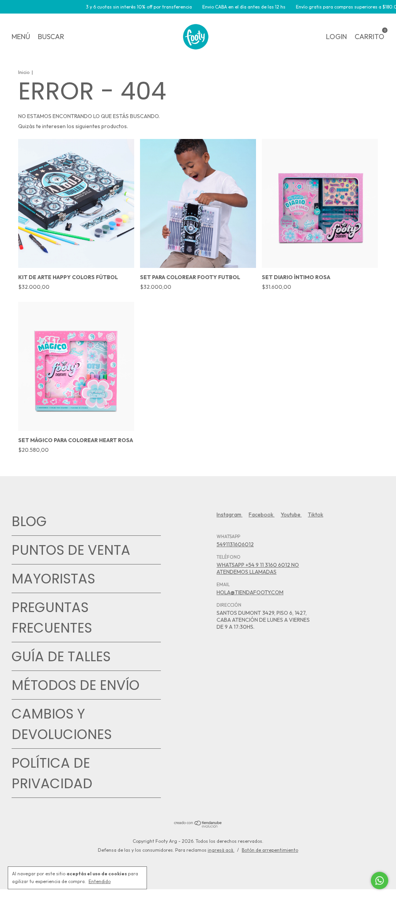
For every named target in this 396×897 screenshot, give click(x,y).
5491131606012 (235, 544)
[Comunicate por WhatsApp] (379, 880)
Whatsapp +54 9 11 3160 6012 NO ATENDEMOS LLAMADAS (258, 568)
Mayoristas (53, 578)
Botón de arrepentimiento (270, 850)
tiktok (315, 514)
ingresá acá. (221, 850)
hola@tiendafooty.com (250, 592)
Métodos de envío (76, 685)
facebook (262, 514)
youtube (291, 514)
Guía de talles (61, 656)
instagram (229, 514)
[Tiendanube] (198, 825)
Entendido (100, 881)
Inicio (23, 72)
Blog (29, 521)
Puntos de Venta (71, 549)
